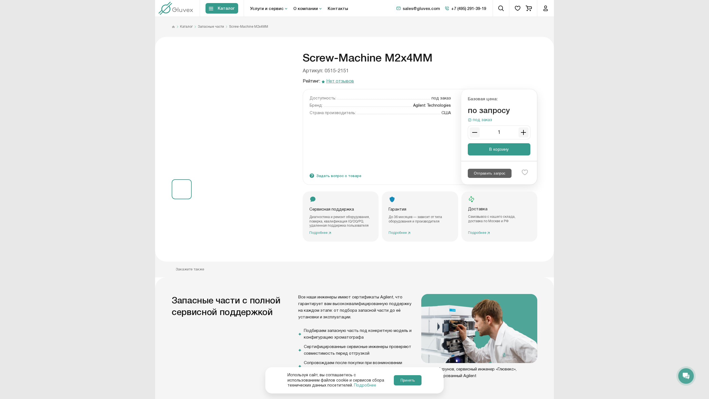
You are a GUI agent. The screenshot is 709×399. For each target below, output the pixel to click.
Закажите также (190, 269)
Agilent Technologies (432, 106)
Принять (407, 380)
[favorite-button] (524, 172)
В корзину (499, 149)
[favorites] (517, 8)
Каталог (186, 27)
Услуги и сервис (267, 8)
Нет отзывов (340, 82)
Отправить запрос (490, 173)
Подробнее (365, 385)
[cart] (528, 8)
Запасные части (211, 27)
